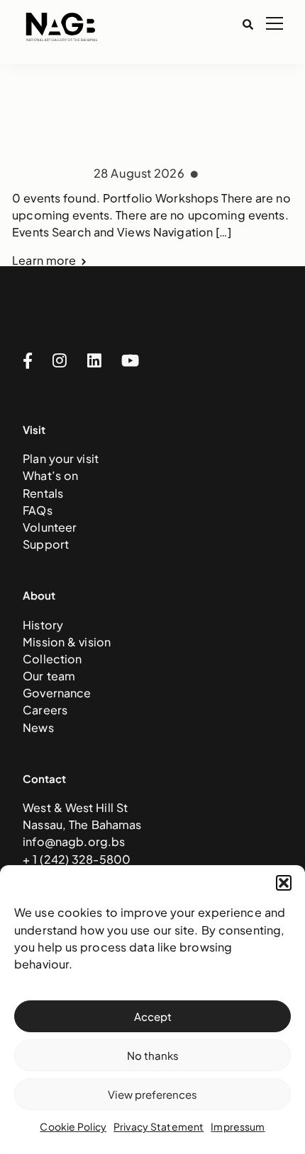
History (43, 624)
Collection (52, 658)
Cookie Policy (73, 1126)
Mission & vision (67, 641)
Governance (57, 692)
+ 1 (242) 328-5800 (77, 859)
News (38, 727)
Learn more (44, 260)
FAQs (37, 510)
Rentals (43, 493)
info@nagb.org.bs (74, 841)
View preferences (152, 1094)
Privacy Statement (158, 1126)
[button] (284, 883)
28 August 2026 (140, 173)
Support (46, 544)
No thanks (153, 1055)
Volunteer (50, 527)
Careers (45, 709)
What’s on (50, 475)
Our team (49, 675)
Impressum (238, 1126)
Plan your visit (61, 458)
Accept (153, 1016)
